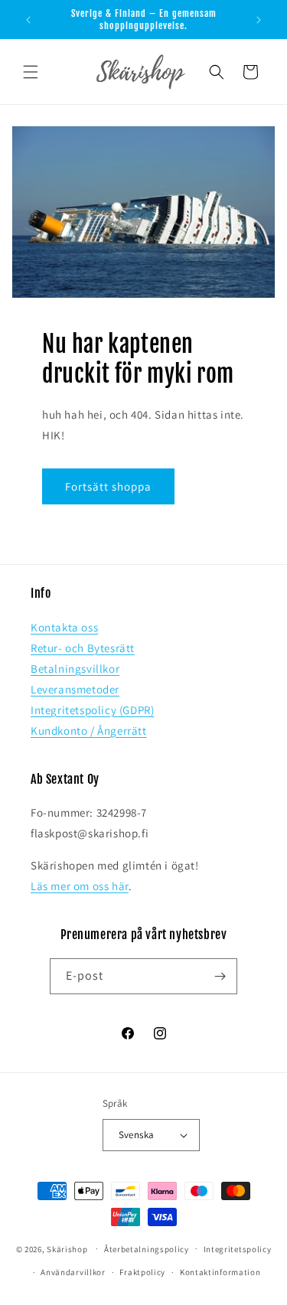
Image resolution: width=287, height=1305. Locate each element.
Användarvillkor (73, 1272)
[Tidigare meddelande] (28, 20)
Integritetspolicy (238, 1249)
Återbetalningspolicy (146, 1249)
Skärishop (67, 1248)
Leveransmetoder (75, 689)
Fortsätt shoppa (108, 486)
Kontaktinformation (220, 1272)
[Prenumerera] (219, 976)
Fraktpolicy (142, 1272)
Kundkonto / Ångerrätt (89, 730)
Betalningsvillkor (75, 668)
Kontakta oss (64, 627)
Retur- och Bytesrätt (83, 648)
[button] (30, 72)
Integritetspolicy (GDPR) (92, 710)
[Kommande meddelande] (259, 20)
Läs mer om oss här (80, 886)
